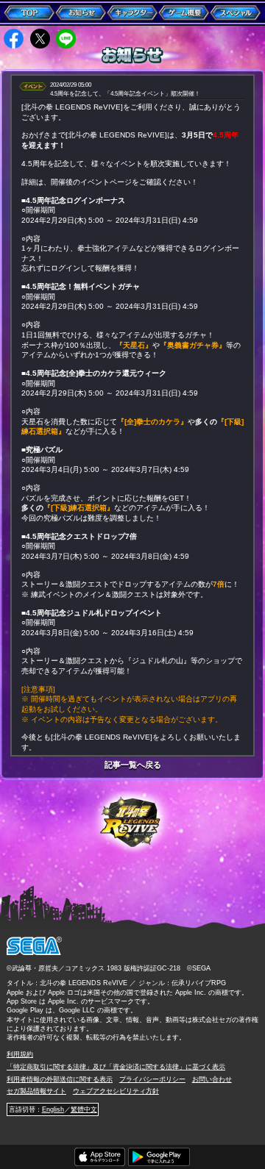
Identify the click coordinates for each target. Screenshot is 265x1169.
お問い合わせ (212, 1079)
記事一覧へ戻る (133, 765)
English (53, 1109)
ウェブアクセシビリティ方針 (116, 1091)
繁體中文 (84, 1109)
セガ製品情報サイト (36, 1091)
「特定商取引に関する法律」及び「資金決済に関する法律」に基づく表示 (116, 1066)
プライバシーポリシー (152, 1079)
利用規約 (20, 1054)
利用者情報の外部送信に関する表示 (60, 1079)
